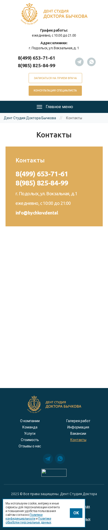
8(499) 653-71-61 (36, 58)
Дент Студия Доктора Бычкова (30, 118)
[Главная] (54, 13)
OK (76, 513)
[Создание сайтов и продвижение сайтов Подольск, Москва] (54, 472)
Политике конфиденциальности (24, 516)
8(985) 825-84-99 (36, 65)
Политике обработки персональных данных (28, 520)
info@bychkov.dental (37, 212)
